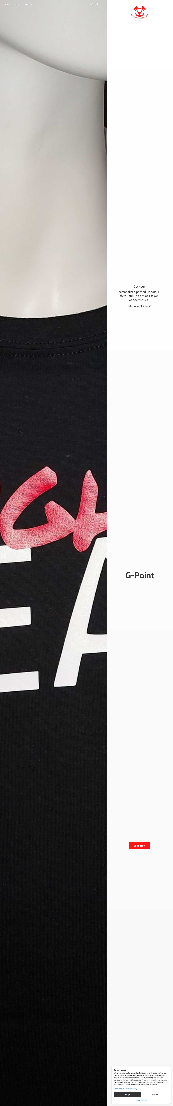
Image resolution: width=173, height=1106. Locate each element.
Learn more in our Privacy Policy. (125, 1089)
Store (7, 4)
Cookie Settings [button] (141, 1100)
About (16, 4)
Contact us (27, 4)
